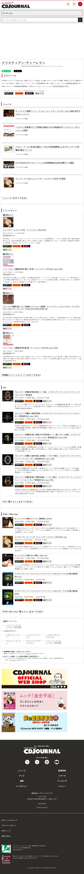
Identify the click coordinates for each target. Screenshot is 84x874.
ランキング (62, 780)
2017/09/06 (41, 558)
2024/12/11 (41, 398)
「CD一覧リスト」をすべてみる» (17, 501)
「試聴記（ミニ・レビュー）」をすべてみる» (21, 374)
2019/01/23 (7, 235)
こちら (28, 653)
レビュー (62, 786)
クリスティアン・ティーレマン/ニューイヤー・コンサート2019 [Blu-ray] (41, 537)
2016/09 (39, 579)
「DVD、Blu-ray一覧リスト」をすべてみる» (23, 611)
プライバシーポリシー (9, 825)
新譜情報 (62, 770)
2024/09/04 (41, 419)
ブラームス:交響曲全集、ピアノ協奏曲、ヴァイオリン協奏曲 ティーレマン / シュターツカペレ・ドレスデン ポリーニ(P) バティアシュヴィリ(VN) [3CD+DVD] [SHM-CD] (41, 307)
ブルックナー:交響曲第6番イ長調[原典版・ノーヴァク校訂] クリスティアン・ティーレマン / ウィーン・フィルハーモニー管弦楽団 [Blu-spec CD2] (47, 478)
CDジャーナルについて (9, 820)
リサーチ (62, 775)
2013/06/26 (7, 353)
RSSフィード (6, 831)
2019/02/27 (39, 540)
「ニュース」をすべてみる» (14, 197)
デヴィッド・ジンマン (13, 641)
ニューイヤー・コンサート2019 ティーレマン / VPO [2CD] (24, 230)
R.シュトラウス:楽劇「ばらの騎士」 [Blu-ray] (31, 555)
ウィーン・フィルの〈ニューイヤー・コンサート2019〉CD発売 (40, 178)
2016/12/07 (7, 274)
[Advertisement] (42, 41)
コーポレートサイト (42, 807)
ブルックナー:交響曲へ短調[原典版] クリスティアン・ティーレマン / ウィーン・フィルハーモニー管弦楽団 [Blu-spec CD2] (47, 414)
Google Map (42, 803)
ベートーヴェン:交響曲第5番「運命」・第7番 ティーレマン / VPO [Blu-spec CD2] (32, 269)
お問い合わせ (6, 836)
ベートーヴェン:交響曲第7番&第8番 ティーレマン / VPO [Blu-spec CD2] (30, 348)
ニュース (22, 770)
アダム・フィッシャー (13, 636)
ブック (22, 775)
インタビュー (22, 786)
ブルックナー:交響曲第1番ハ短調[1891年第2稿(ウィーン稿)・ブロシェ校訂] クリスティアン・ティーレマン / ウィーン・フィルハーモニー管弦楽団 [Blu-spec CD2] (47, 435)
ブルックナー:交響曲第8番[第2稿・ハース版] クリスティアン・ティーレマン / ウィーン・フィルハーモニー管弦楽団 (47, 393)
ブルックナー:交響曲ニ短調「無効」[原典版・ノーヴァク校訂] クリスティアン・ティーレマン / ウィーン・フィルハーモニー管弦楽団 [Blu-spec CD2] (47, 457)
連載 (22, 780)
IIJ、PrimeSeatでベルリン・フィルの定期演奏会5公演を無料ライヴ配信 (44, 162)
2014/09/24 (7, 314)
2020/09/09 (41, 521)
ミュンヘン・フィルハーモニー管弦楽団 (13, 626)
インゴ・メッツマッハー (33, 636)
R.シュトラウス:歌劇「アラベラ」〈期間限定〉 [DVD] (33, 518)
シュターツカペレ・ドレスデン (53, 636)
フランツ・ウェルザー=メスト (33, 641)
